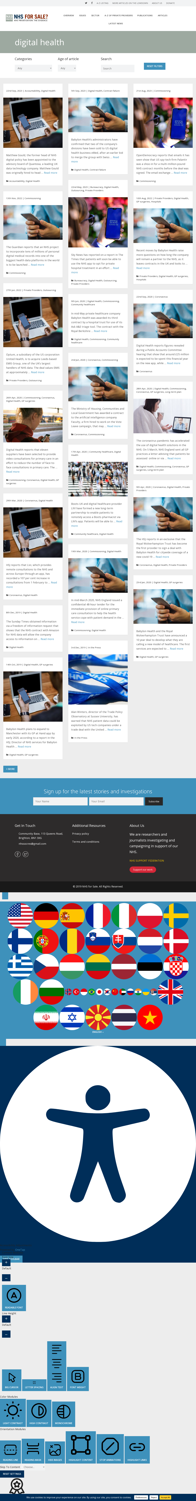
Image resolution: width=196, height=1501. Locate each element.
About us (157, 3)
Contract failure (111, 90)
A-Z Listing (102, 3)
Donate (170, 3)
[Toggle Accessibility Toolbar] (5, 895)
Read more (50, 172)
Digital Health (48, 90)
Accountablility (32, 90)
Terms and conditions (85, 841)
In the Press (94, 647)
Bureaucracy (96, 187)
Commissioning (162, 90)
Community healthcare (83, 304)
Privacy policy (80, 833)
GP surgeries (143, 201)
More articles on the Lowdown (130, 3)
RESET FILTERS (154, 66)
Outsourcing (77, 190)
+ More (10, 769)
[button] (154, 801)
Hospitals (156, 201)
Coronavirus (161, 296)
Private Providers (94, 190)
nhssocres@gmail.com (32, 843)
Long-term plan (173, 391)
